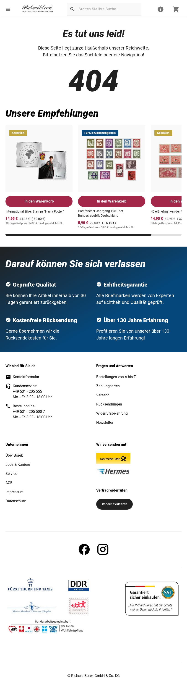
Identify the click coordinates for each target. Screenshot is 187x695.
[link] (37, 9)
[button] (8, 9)
